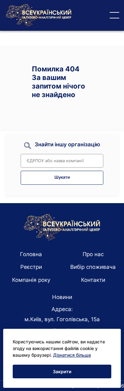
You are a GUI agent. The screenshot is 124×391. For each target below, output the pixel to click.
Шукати (62, 177)
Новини (62, 297)
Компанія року (31, 280)
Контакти (93, 280)
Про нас (93, 254)
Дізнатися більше (72, 355)
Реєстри (31, 267)
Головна (31, 254)
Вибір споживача (93, 267)
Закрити (62, 371)
